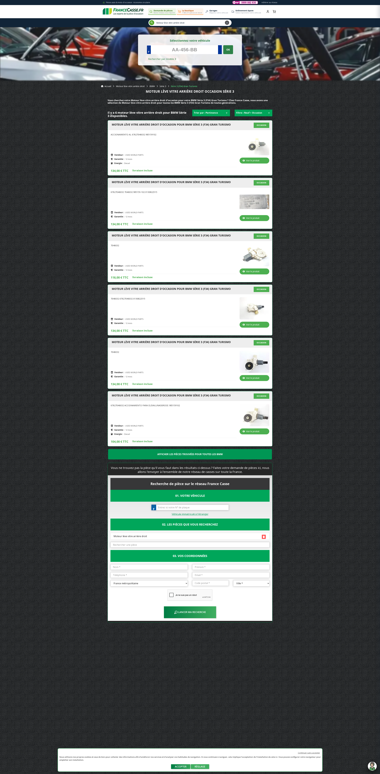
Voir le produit (252, 160)
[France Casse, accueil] (123, 11)
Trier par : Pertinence (211, 113)
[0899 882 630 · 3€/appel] (245, 2)
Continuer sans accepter (309, 752)
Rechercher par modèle (161, 59)
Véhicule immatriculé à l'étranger (190, 514)
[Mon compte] (268, 12)
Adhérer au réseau (269, 2)
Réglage (200, 766)
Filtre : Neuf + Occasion (253, 113)
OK (228, 49)
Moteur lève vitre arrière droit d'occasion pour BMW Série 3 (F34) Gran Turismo (171, 124)
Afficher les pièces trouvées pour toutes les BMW (190, 454)
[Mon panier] (274, 12)
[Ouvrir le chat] (372, 767)
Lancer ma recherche (192, 612)
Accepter (180, 766)
